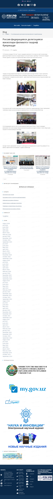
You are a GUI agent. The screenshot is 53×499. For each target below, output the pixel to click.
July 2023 (5, 282)
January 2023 (6, 292)
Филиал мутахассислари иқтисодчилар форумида (26, 167)
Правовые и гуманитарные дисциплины (12, 206)
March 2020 (6, 349)
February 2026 (7, 234)
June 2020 (5, 343)
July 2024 (5, 262)
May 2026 (5, 229)
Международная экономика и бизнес (11, 209)
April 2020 (5, 347)
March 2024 (6, 269)
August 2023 (6, 280)
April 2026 (5, 231)
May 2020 (5, 345)
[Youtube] (28, 5)
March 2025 (6, 251)
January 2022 (6, 310)
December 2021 (7, 312)
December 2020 (7, 332)
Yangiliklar (36, 25)
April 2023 (5, 288)
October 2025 (6, 240)
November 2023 (7, 277)
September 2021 (7, 317)
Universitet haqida (26, 25)
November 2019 (7, 352)
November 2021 (7, 314)
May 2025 (5, 247)
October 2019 (6, 354)
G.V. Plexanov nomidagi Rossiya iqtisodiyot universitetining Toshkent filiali (45, 472)
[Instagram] (25, 5)
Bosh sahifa (17, 25)
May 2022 (5, 306)
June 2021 (5, 323)
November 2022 (7, 295)
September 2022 (7, 299)
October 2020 (6, 336)
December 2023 (7, 275)
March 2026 (6, 233)
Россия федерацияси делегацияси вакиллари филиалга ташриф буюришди (26, 34)
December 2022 (7, 293)
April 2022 (5, 308)
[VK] (22, 5)
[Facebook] (18, 5)
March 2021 (6, 327)
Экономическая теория (8, 194)
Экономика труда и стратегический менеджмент (14, 197)
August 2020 (6, 340)
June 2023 (5, 284)
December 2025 (7, 238)
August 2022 (6, 301)
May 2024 (5, 266)
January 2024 (6, 273)
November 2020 (7, 334)
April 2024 (5, 268)
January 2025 (6, 253)
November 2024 (7, 255)
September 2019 (7, 356)
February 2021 (7, 328)
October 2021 (6, 316)
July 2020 (5, 341)
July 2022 (5, 303)
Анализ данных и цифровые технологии (12, 203)
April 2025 (5, 249)
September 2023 (7, 279)
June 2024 (5, 264)
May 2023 (5, 286)
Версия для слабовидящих (27, 186)
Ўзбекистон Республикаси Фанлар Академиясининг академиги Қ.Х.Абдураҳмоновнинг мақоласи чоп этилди (10, 169)
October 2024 (6, 257)
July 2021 (5, 321)
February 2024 (7, 271)
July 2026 (5, 225)
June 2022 (5, 305)
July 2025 (5, 244)
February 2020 (7, 351)
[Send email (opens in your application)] (31, 5)
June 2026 (5, 227)
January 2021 (6, 330)
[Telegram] (34, 5)
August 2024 (6, 260)
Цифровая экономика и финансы (10, 200)
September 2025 (7, 242)
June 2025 (5, 245)
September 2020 (7, 338)
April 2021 (5, 325)
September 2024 (7, 258)
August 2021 (6, 319)
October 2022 (6, 297)
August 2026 (6, 223)
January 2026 (6, 236)
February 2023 (7, 290)
